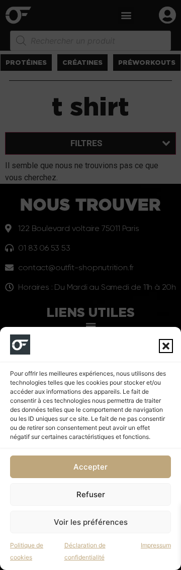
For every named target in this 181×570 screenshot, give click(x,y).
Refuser (90, 494)
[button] (166, 346)
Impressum (156, 545)
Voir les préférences (91, 522)
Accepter (90, 467)
